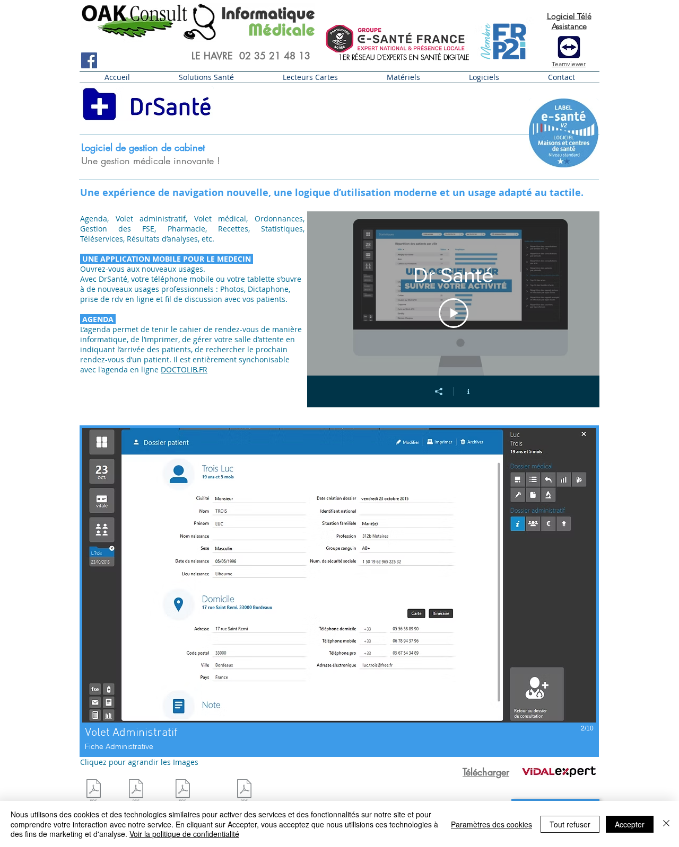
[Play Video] (453, 313)
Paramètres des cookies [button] (491, 824)
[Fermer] (666, 824)
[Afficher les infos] (468, 391)
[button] (206, 77)
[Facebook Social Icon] (89, 60)
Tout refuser (570, 824)
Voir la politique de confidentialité (184, 833)
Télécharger (486, 771)
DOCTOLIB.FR (184, 369)
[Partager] (439, 391)
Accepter (630, 824)
